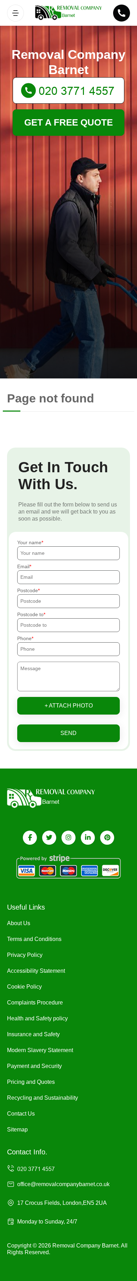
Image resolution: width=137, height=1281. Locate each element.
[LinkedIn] (88, 838)
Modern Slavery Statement (40, 1050)
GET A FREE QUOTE (68, 122)
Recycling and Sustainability (42, 1098)
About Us (18, 923)
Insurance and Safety (33, 1034)
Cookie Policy (24, 987)
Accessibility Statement (36, 971)
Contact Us (21, 1114)
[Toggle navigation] (15, 13)
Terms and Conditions (34, 939)
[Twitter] (49, 838)
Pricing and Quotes (31, 1082)
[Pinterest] (107, 838)
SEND (68, 733)
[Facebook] (30, 838)
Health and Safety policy (37, 1018)
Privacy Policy (25, 955)
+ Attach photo (69, 706)
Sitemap (17, 1130)
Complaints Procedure (35, 1003)
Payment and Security (34, 1066)
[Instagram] (68, 838)
